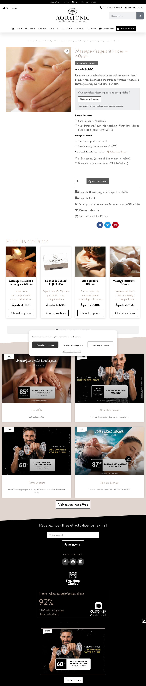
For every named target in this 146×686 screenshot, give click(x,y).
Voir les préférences (101, 344)
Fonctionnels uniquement (73, 344)
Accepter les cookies (45, 344)
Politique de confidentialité (72, 352)
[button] (144, 621)
